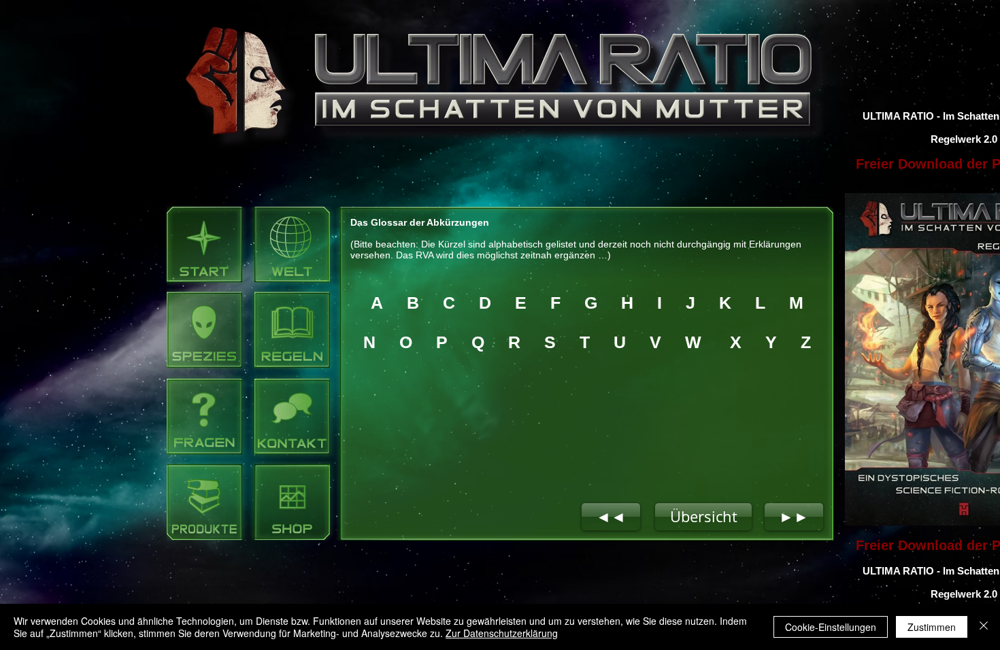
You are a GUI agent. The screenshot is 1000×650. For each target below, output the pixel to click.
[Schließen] (984, 627)
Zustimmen (931, 627)
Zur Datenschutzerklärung (502, 633)
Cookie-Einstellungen (830, 627)
